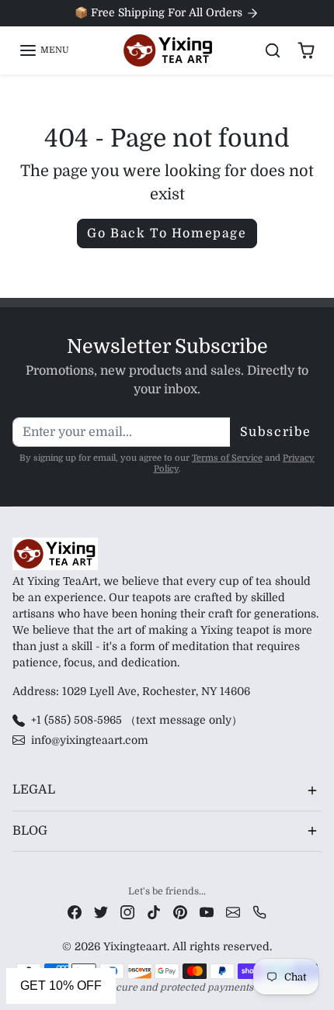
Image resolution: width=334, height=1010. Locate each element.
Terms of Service (227, 458)
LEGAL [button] (33, 790)
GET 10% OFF (61, 985)
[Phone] (259, 912)
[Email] (233, 912)
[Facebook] (74, 912)
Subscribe (275, 432)
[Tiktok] (154, 912)
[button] (43, 50)
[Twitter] (101, 912)
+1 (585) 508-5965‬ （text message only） (136, 720)
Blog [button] (29, 831)
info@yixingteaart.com (89, 740)
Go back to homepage (166, 233)
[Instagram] (127, 912)
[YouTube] (206, 912)
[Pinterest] (180, 912)
